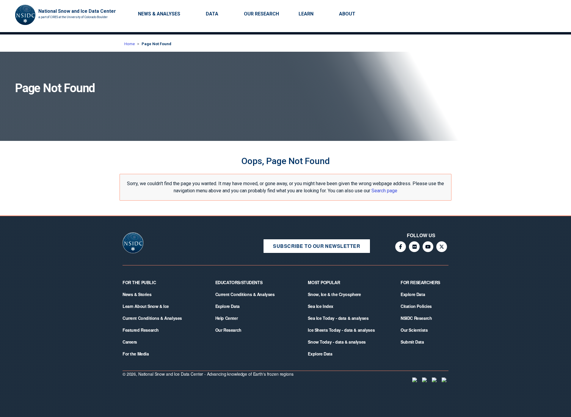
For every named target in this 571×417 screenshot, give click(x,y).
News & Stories (137, 294)
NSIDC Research (416, 318)
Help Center (226, 318)
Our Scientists (414, 330)
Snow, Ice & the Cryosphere (334, 294)
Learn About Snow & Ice (146, 306)
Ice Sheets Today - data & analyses (341, 330)
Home (129, 44)
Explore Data (227, 306)
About (347, 14)
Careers (130, 342)
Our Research (261, 14)
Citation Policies (416, 306)
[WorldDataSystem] (414, 379)
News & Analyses (159, 14)
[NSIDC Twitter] (441, 246)
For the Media (136, 354)
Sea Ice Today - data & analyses (338, 318)
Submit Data (412, 342)
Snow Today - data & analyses (336, 342)
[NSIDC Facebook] (400, 246)
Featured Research (141, 330)
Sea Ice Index (320, 306)
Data (212, 14)
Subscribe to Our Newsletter (316, 246)
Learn (306, 14)
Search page (384, 190)
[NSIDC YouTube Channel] (428, 246)
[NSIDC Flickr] (414, 246)
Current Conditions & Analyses (152, 318)
